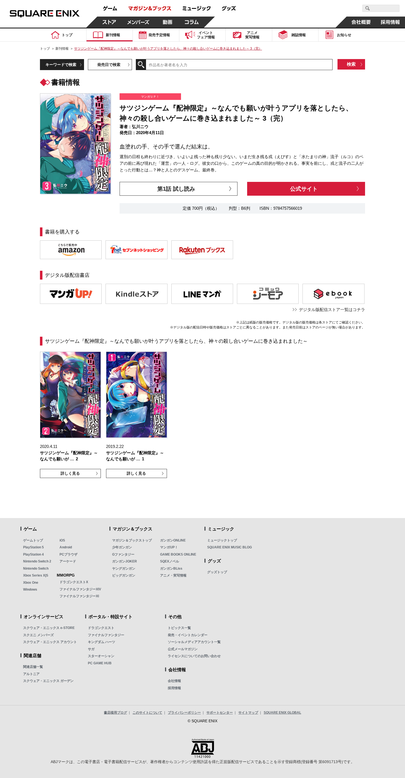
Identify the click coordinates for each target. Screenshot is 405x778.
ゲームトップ (33, 540)
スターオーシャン (101, 656)
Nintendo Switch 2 (37, 561)
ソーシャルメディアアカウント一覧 (194, 642)
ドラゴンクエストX (74, 582)
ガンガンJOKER (124, 561)
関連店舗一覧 (33, 667)
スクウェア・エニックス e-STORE (49, 628)
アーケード (68, 561)
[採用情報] (390, 22)
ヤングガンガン (123, 568)
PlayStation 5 (33, 547)
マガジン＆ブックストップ (132, 540)
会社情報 (174, 681)
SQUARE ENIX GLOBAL (282, 713)
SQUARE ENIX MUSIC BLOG (229, 547)
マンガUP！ (169, 547)
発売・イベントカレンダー (187, 635)
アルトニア (31, 674)
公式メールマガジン (183, 649)
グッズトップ (217, 572)
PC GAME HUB (100, 663)
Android (66, 547)
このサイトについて (147, 713)
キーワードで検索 (60, 64)
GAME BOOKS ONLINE (178, 554)
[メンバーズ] (138, 22)
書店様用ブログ (115, 713)
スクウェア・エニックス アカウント (50, 642)
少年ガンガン (122, 547)
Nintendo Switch (35, 568)
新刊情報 (62, 49)
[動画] (167, 22)
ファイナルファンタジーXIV (80, 589)
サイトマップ (248, 713)
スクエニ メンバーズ (38, 635)
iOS (62, 540)
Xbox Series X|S (35, 575)
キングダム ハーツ (101, 642)
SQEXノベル (169, 561)
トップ (45, 49)
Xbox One (30, 583)
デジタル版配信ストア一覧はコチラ (332, 309)
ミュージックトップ (222, 540)
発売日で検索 (108, 64)
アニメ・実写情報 (173, 575)
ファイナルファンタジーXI (79, 596)
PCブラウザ (68, 554)
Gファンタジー (123, 554)
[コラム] (192, 22)
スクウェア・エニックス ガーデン (48, 681)
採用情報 (174, 688)
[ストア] (109, 22)
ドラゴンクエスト (101, 628)
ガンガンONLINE (173, 540)
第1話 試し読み (176, 189)
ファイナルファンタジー (106, 635)
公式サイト (304, 189)
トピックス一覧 (179, 628)
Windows (30, 589)
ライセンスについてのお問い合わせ (194, 656)
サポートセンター (219, 713)
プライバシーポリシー (184, 713)
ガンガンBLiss (171, 568)
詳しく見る (70, 473)
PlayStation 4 (33, 554)
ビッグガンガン (123, 575)
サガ (91, 649)
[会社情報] (361, 22)
